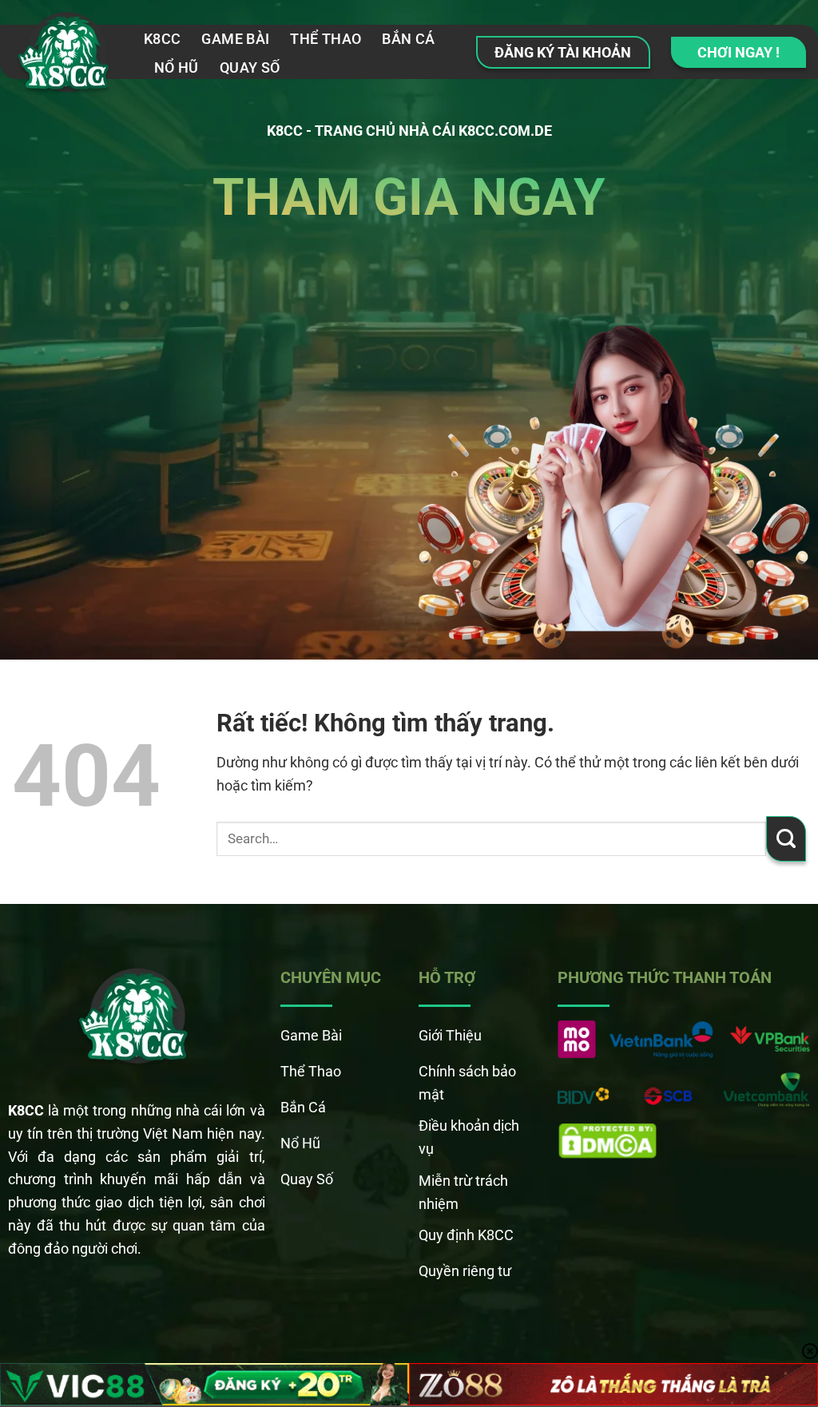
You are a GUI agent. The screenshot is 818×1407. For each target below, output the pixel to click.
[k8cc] (66, 56)
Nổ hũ (176, 67)
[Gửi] (786, 839)
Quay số (250, 67)
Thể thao (325, 38)
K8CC (162, 38)
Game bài (235, 38)
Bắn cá (408, 38)
